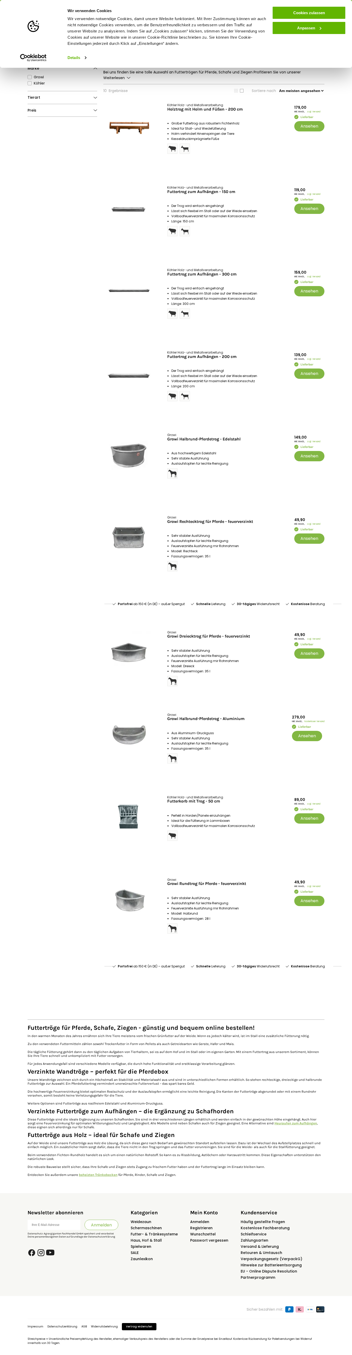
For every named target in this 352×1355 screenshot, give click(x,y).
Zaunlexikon (142, 1258)
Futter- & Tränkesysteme (154, 1234)
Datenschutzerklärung (101, 1236)
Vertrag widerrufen (139, 1326)
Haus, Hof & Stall (146, 1240)
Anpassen (306, 28)
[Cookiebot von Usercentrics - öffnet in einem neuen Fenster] (33, 58)
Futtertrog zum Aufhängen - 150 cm (201, 191)
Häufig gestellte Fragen (263, 1221)
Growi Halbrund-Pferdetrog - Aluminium (206, 718)
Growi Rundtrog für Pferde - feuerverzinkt (206, 883)
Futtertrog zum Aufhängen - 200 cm (202, 356)
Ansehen (309, 126)
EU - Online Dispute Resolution (269, 1271)
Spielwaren (141, 1246)
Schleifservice (253, 1234)
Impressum (35, 1326)
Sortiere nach (264, 91)
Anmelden (101, 1225)
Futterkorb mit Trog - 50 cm (193, 801)
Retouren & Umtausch (261, 1252)
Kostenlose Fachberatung (265, 1228)
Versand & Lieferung (260, 1246)
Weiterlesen (114, 78)
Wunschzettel (203, 1234)
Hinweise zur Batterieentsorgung (271, 1265)
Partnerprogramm (258, 1277)
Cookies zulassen (309, 13)
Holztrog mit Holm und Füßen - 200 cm (205, 109)
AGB (84, 1326)
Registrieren (201, 1228)
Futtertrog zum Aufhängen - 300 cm (202, 274)
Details (74, 57)
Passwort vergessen (209, 1240)
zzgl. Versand (313, 112)
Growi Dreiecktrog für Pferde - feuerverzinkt (208, 636)
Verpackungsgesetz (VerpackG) (271, 1258)
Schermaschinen (146, 1228)
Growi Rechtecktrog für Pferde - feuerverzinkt (210, 521)
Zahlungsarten (254, 1240)
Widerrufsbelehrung (104, 1326)
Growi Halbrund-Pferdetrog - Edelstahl (204, 439)
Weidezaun (141, 1221)
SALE (135, 1252)
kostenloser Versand (314, 721)
